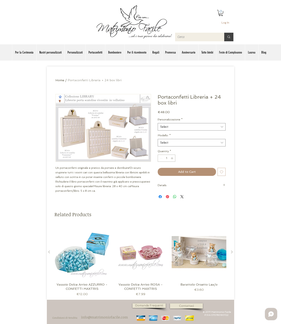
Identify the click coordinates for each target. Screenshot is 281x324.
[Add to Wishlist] (222, 172)
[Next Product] (232, 252)
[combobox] (192, 127)
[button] (220, 13)
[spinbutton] (166, 158)
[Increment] (172, 158)
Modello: (164, 135)
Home (59, 80)
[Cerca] (228, 37)
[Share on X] (182, 196)
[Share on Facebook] (160, 196)
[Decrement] (160, 158)
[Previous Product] (49, 252)
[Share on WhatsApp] (174, 196)
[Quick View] (82, 252)
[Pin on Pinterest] (167, 196)
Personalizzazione (170, 119)
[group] (140, 261)
